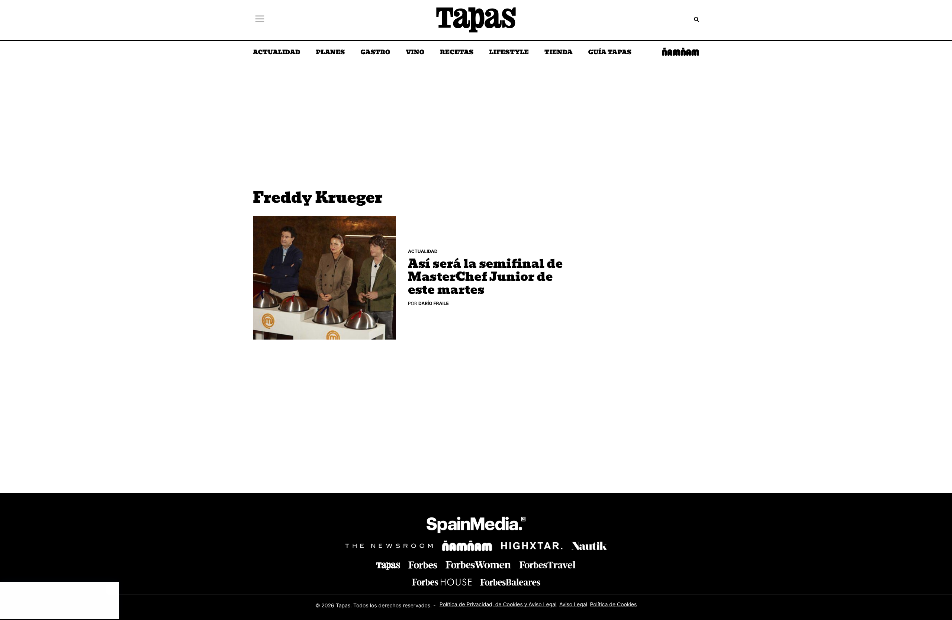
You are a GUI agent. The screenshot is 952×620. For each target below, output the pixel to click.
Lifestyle (509, 53)
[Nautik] (589, 546)
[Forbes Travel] (478, 564)
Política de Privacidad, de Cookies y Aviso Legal (498, 604)
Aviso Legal (573, 604)
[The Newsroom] (389, 545)
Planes (330, 53)
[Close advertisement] (111, 589)
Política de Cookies (613, 604)
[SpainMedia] (476, 526)
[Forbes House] (441, 582)
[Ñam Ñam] (467, 546)
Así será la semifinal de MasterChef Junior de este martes (485, 277)
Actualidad (276, 53)
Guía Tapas (609, 53)
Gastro (375, 53)
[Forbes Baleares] (510, 582)
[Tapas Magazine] (388, 566)
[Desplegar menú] (260, 20)
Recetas (456, 53)
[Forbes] (423, 565)
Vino (415, 53)
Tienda (558, 53)
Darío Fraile (433, 303)
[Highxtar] (532, 546)
